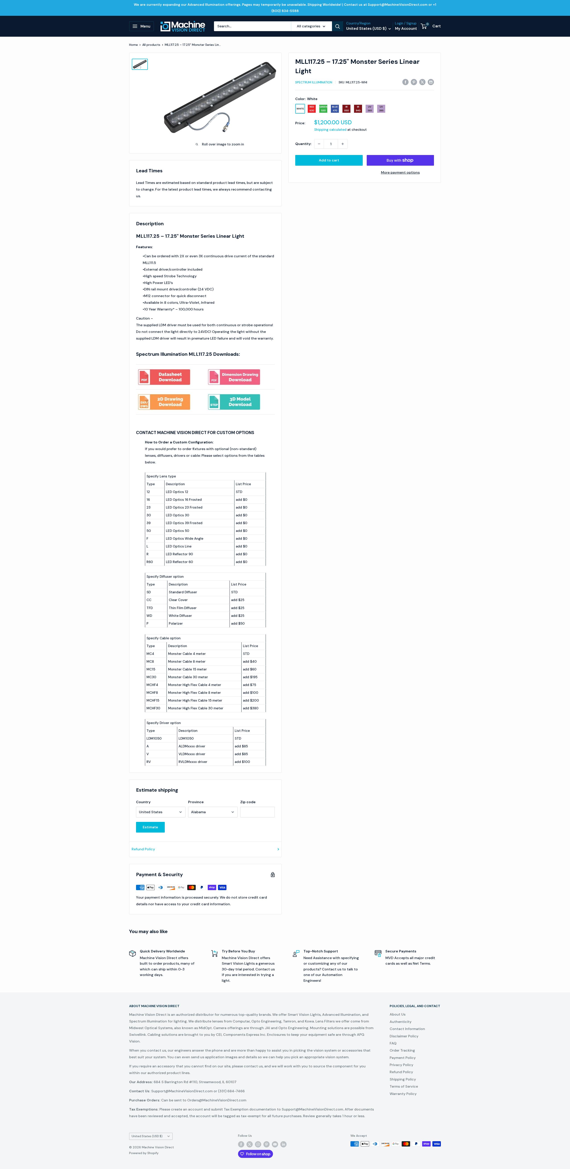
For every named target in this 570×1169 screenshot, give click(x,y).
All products (151, 45)
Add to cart (329, 160)
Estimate (150, 827)
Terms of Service (404, 1086)
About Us (397, 1014)
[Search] (337, 26)
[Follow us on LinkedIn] (283, 1144)
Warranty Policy (403, 1093)
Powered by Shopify (144, 1153)
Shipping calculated (330, 129)
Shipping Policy (403, 1079)
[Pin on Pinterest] (414, 81)
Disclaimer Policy (404, 1036)
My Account (406, 28)
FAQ (393, 1043)
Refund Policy (143, 849)
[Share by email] (431, 81)
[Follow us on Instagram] (258, 1144)
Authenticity (400, 1021)
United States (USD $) (147, 1136)
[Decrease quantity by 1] (319, 144)
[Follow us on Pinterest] (266, 1144)
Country (143, 802)
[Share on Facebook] (405, 81)
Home (133, 45)
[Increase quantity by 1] (342, 144)
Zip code (248, 802)
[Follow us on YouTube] (275, 1144)
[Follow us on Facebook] (241, 1144)
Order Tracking (402, 1050)
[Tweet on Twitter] (422, 81)
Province (196, 802)
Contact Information (407, 1028)
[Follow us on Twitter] (249, 1144)
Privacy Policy (401, 1064)
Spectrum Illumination (313, 82)
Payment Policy (403, 1057)
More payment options (400, 172)
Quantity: (303, 143)
